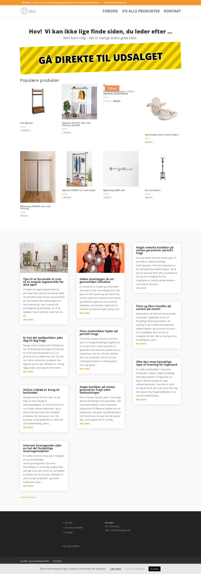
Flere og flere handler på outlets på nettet (153, 307)
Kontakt (172, 12)
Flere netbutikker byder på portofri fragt (99, 332)
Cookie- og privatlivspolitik (34, 561)
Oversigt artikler (70, 546)
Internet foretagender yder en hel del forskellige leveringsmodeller (42, 448)
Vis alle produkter (141, 12)
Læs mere (115, 568)
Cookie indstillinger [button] (135, 568)
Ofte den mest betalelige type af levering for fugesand (156, 363)
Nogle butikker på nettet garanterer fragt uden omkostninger (97, 389)
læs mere (28, 319)
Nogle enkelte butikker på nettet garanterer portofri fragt (155, 250)
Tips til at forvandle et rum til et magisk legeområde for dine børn (43, 282)
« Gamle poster (28, 497)
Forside (110, 12)
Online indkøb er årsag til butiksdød (41, 391)
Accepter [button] (154, 568)
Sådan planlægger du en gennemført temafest (97, 280)
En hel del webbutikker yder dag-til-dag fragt (43, 339)
